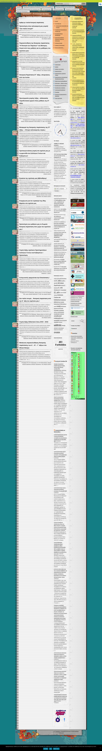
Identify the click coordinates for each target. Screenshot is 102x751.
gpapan (25, 35)
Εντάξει (46, 748)
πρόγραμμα (61, 328)
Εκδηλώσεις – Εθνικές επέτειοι (61, 83)
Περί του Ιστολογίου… (23, 11)
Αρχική (19, 7)
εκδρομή (49, 362)
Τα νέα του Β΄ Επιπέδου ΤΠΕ (61, 361)
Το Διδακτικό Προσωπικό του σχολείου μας (28, 9)
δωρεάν (45, 244)
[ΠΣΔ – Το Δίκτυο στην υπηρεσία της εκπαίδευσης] (78, 289)
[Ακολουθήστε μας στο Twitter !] (78, 217)
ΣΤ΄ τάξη (49, 37)
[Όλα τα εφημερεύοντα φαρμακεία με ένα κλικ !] (78, 313)
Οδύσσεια (30, 338)
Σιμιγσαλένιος (38, 364)
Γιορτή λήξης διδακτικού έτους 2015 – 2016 (33, 322)
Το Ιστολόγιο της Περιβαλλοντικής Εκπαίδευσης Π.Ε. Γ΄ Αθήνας (77, 297)
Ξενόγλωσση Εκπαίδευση (60, 90)
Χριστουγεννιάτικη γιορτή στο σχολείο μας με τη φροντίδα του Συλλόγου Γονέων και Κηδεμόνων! (34, 153)
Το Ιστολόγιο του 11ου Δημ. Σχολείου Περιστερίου (76, 300)
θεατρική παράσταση (24, 37)
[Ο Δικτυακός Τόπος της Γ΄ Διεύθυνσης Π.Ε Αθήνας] (78, 241)
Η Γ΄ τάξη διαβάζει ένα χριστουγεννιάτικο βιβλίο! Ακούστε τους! (60, 211)
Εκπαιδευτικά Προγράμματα (60, 85)
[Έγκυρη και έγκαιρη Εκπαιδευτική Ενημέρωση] (78, 221)
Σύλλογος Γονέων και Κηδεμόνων (38, 172)
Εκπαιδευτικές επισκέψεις (35, 67)
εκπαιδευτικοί (58, 316)
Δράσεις (56, 66)
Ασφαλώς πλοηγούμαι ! (72, 9)
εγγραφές (56, 310)
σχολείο (47, 172)
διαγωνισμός (63, 306)
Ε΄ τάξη (49, 35)
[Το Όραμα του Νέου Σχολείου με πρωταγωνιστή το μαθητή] (78, 272)
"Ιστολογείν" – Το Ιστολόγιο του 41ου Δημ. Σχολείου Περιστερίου (67, 731)
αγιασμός (62, 302)
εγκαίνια (29, 194)
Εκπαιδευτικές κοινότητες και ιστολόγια (10, 1)
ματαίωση (33, 364)
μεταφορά (25, 146)
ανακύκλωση (57, 304)
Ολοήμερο (56, 290)
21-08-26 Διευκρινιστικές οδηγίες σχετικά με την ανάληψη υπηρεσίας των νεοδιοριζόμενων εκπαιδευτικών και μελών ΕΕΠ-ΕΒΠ (60, 438)
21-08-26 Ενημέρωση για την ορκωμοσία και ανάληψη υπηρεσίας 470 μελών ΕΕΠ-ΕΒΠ (60, 489)
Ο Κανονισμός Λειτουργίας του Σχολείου (62, 26)
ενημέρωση (57, 318)
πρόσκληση (35, 338)
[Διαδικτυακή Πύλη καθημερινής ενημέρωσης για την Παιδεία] (78, 253)
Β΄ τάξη (62, 280)
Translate (57, 190)
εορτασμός (56, 320)
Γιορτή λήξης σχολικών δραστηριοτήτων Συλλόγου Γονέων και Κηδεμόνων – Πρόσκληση (33, 252)
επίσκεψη (61, 320)
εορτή (24, 219)
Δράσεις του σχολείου (36, 119)
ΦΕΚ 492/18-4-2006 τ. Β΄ (75, 137)
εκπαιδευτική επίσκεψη (59, 314)
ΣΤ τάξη (61, 292)
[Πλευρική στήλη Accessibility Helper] (100, 4)
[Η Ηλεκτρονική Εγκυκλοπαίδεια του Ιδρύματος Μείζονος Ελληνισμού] (78, 245)
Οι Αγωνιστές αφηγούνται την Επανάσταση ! (34, 277)
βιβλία (61, 304)
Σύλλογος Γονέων (44, 194)
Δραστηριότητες (33, 92)
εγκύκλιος (61, 310)
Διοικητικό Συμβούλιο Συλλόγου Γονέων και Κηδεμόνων (38, 7)
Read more (56, 748)
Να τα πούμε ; (56, 241)
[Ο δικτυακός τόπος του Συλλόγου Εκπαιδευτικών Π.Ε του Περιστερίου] (78, 293)
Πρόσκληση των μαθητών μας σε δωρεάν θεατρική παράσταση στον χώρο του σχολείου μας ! (35, 226)
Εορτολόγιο (74, 333)
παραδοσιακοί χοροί (38, 271)
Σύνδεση (72, 320)
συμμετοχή (60, 329)
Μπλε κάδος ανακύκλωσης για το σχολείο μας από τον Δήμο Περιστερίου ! (60, 268)
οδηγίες (63, 325)
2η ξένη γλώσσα (57, 278)
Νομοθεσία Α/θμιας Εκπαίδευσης (65, 7)
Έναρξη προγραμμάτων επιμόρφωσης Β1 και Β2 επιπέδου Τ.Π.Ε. (59, 399)
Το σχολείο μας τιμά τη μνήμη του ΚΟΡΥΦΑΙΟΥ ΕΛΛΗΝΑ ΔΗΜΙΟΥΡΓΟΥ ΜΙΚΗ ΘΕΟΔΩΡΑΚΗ (60, 234)
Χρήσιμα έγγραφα (58, 9)
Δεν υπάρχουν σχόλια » (46, 38)
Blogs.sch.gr (61, 732)
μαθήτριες (39, 70)
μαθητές (37, 37)
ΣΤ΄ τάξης (43, 121)
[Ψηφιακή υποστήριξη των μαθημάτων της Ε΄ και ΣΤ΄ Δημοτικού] (78, 205)
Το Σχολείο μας (47, 9)
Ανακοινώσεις (33, 362)
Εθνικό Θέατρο (44, 362)
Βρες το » (83, 3)
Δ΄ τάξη (58, 283)
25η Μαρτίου (48, 218)
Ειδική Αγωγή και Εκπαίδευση (61, 81)
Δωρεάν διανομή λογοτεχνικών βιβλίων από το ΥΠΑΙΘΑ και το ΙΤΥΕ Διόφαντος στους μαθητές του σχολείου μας (78, 55)
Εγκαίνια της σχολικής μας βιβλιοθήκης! (33, 178)
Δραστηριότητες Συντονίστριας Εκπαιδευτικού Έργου (61, 78)
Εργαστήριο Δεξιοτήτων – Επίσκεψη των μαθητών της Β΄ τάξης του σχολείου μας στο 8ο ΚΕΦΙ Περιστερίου (78, 97)
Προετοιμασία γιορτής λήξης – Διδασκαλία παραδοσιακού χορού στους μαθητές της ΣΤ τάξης (34, 100)
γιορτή (49, 170)
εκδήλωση (22, 315)
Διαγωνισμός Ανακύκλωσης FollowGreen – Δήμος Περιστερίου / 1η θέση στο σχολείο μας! (77, 24)
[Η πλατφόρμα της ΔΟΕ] (78, 233)
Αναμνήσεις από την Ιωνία (46, 92)
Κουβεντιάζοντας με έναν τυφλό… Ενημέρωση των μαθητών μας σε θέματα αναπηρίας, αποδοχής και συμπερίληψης (59, 203)
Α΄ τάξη (58, 280)
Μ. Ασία (35, 121)
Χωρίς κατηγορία (58, 98)
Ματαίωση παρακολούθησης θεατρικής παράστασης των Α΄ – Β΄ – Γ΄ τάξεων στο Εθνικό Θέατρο (33, 345)
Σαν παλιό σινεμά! (43, 37)
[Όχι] (100, 748)
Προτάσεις (57, 92)
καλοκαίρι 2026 (32, 37)
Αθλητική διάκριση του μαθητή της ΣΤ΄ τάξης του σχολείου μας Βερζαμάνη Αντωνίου (78, 89)
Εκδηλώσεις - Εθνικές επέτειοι (37, 35)
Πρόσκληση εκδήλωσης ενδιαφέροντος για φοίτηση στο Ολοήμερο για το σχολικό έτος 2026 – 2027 (78, 38)
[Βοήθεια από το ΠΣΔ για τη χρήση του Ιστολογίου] (78, 225)
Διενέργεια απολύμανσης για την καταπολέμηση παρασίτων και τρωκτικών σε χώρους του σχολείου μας (78, 82)
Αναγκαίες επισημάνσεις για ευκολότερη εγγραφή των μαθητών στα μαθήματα (59, 255)
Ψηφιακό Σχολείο (74, 316)
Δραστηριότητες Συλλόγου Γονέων (37, 170)
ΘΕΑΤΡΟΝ (36, 68)
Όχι (50, 748)
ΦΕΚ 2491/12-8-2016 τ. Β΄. (76, 145)
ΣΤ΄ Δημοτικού (62, 290)
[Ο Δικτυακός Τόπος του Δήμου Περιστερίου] (78, 285)
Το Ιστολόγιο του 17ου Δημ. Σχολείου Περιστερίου (76, 304)
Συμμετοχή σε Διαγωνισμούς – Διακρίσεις (61, 95)
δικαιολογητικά (57, 308)
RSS (37, 734)
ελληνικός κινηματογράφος (29, 315)
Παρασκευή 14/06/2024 (32, 146)
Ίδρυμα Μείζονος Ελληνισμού (45, 68)
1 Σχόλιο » (49, 273)
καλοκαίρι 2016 (47, 315)
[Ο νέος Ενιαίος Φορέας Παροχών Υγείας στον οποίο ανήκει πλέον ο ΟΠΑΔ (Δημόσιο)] (78, 249)
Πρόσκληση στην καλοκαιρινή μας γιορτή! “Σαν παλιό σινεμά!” (78, 31)
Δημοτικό (62, 285)
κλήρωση (60, 322)
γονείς (59, 306)
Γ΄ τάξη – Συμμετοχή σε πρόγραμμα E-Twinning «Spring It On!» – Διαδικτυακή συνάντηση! (78, 47)
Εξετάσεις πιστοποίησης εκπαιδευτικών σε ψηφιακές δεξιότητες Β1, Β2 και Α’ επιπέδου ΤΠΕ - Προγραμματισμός (59, 367)
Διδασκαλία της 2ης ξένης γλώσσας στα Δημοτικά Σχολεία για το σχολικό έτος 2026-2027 (78, 63)
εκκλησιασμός (61, 312)
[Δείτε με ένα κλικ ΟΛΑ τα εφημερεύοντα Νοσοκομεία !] (78, 276)
